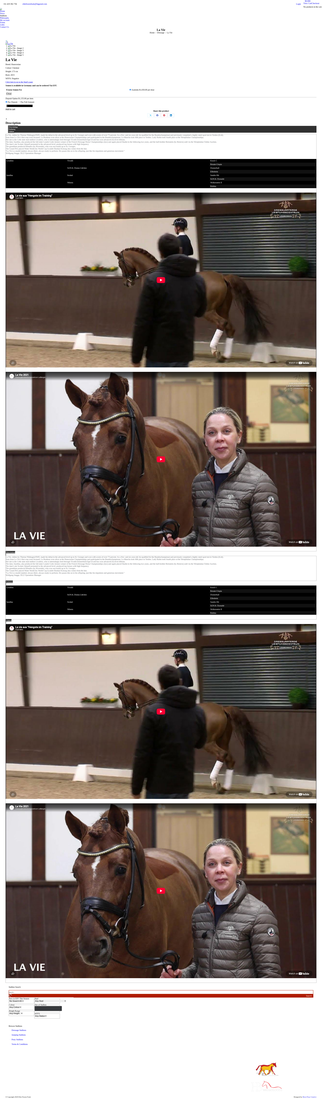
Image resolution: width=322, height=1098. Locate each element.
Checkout (315, 3)
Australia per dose (142, 90)
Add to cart (10, 109)
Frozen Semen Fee (14, 90)
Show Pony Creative (309, 1097)
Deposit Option (19, 98)
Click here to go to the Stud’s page (19, 82)
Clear (8, 94)
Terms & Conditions (20, 1044)
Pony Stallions (17, 1039)
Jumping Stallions (19, 1035)
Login (298, 4)
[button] (7, 41)
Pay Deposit (12, 102)
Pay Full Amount (27, 102)
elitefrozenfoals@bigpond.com (35, 4)
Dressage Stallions (19, 1030)
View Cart (307, 3)
